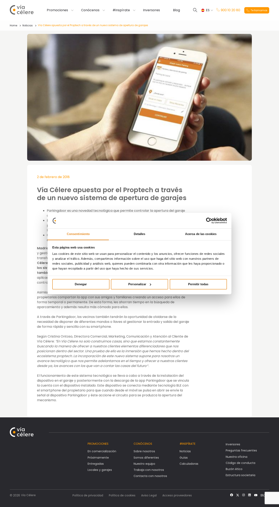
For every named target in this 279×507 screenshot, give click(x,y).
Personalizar (137, 284)
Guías (184, 457)
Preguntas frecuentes (241, 450)
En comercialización (102, 451)
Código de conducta (240, 463)
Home (13, 25)
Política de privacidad (88, 495)
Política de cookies (122, 495)
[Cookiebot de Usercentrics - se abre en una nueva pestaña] (209, 220)
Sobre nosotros (144, 451)
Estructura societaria (240, 475)
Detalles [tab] (139, 234)
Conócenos (90, 10)
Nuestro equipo (144, 463)
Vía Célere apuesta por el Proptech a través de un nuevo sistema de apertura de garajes (93, 25)
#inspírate (121, 10)
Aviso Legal (149, 495)
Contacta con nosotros (150, 476)
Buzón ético (234, 469)
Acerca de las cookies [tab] (201, 234)
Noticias (27, 25)
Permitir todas (198, 284)
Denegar (81, 284)
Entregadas (96, 463)
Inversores (151, 10)
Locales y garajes (100, 469)
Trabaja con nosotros (149, 469)
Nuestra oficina (236, 456)
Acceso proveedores (177, 495)
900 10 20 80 (230, 10)
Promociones (57, 10)
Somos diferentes (146, 457)
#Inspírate (187, 443)
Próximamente (98, 457)
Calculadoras (189, 463)
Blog (176, 10)
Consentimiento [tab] (78, 234)
